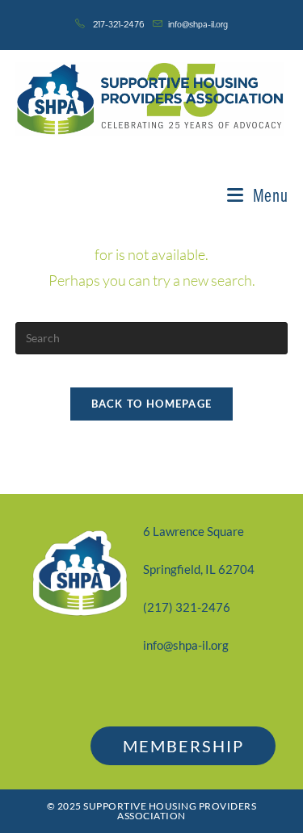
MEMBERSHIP (183, 746)
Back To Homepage (152, 403)
